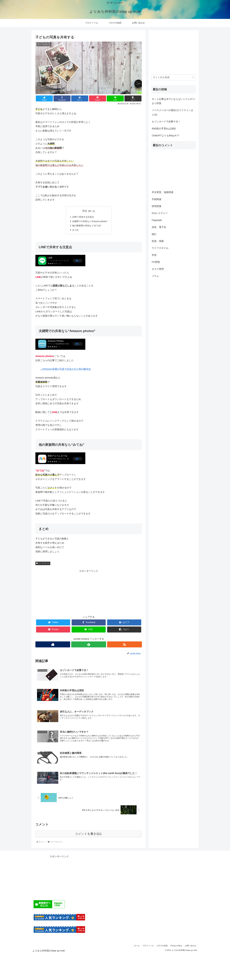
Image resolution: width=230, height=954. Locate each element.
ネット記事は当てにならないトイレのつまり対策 (173, 101)
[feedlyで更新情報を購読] (88, 644)
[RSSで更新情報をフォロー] (124, 644)
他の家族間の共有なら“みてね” (86, 225)
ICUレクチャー (160, 213)
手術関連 (156, 199)
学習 (154, 255)
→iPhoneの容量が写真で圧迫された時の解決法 (65, 369)
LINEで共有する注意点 (83, 217)
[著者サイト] (52, 644)
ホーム (137, 946)
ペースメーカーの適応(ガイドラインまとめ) (172, 112)
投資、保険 (158, 241)
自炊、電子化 (159, 227)
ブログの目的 (162, 946)
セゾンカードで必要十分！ (166, 121)
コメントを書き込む (88, 833)
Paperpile (157, 220)
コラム (155, 276)
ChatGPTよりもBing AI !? (165, 135)
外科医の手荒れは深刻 (164, 128)
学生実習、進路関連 (162, 192)
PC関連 (156, 262)
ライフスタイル (44, 563)
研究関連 (156, 206)
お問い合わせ (190, 946)
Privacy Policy (176, 946)
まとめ (75, 230)
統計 (154, 234)
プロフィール (148, 946)
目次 (84, 211)
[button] (193, 77)
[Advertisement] (88, 591)
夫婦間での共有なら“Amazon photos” (89, 221)
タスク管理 (158, 269)
